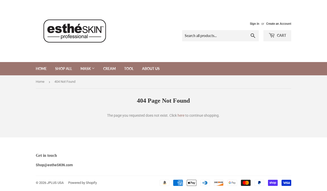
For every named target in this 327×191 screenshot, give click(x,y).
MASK (86, 68)
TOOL (129, 68)
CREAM (109, 68)
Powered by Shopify (82, 183)
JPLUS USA (55, 183)
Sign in (254, 24)
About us (151, 68)
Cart (281, 35)
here (181, 115)
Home (41, 68)
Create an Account (278, 24)
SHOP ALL (63, 68)
